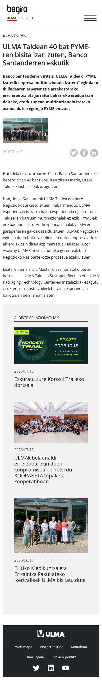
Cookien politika (64, 657)
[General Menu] (90, 19)
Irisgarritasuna (51, 647)
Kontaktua (79, 647)
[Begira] (18, 9)
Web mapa (23, 647)
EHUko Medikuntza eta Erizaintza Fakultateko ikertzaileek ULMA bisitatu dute (50, 574)
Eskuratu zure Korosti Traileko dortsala (49, 382)
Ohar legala (34, 657)
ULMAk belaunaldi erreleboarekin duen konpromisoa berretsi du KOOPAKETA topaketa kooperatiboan (43, 469)
